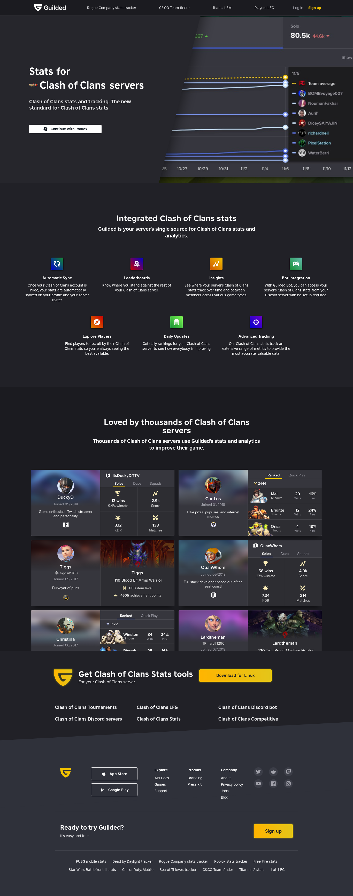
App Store (118, 773)
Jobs (225, 791)
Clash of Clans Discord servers (88, 719)
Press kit (195, 784)
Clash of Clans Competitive (248, 719)
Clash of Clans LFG (157, 707)
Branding (195, 778)
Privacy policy (232, 784)
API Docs (162, 778)
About (226, 778)
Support (161, 791)
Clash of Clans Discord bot (247, 707)
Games (160, 784)
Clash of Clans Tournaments (86, 707)
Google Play (118, 789)
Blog (224, 797)
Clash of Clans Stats (159, 719)
